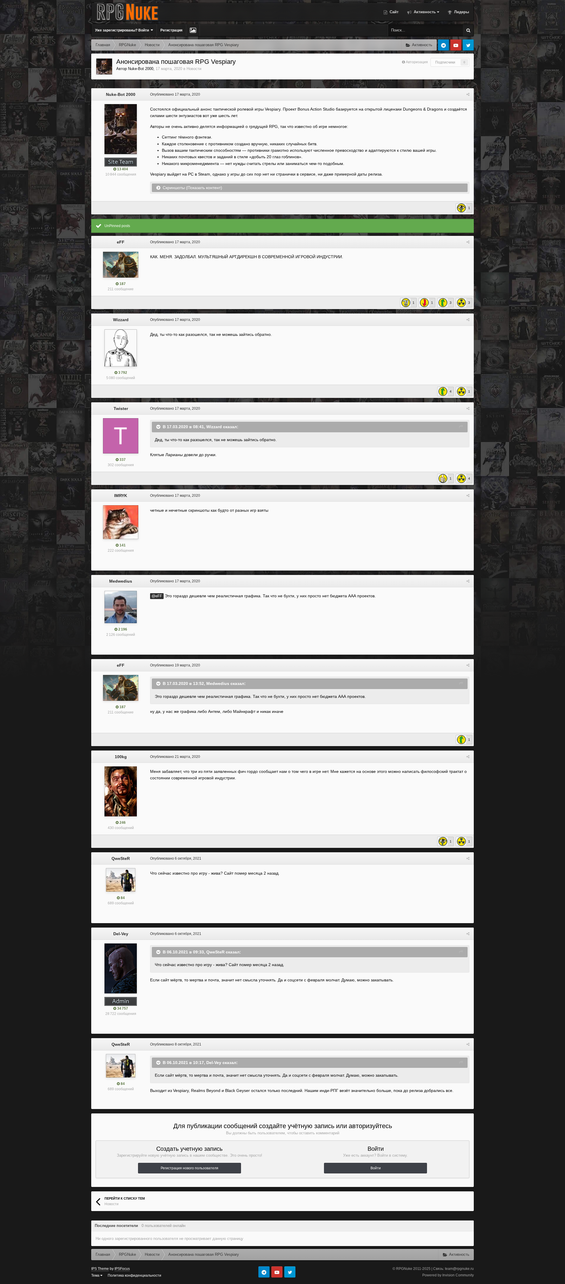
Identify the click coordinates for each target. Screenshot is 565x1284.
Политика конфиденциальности (134, 1275)
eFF (120, 242)
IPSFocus (122, 1269)
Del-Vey (120, 933)
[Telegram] (443, 45)
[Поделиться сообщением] (467, 94)
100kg (121, 756)
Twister (121, 408)
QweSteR (121, 858)
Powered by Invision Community (448, 1275)
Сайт (393, 12)
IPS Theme (100, 1269)
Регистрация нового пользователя (189, 1168)
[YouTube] (455, 45)
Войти (375, 1168)
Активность (424, 12)
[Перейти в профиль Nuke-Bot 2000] (104, 66)
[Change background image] (193, 30)
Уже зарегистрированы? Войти (123, 30)
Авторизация (417, 62)
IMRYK (120, 495)
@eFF (157, 596)
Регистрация (171, 30)
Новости (194, 68)
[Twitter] (468, 45)
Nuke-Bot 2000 (140, 68)
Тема (95, 1275)
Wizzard (121, 319)
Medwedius (120, 581)
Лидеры (461, 12)
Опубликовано (175, 94)
